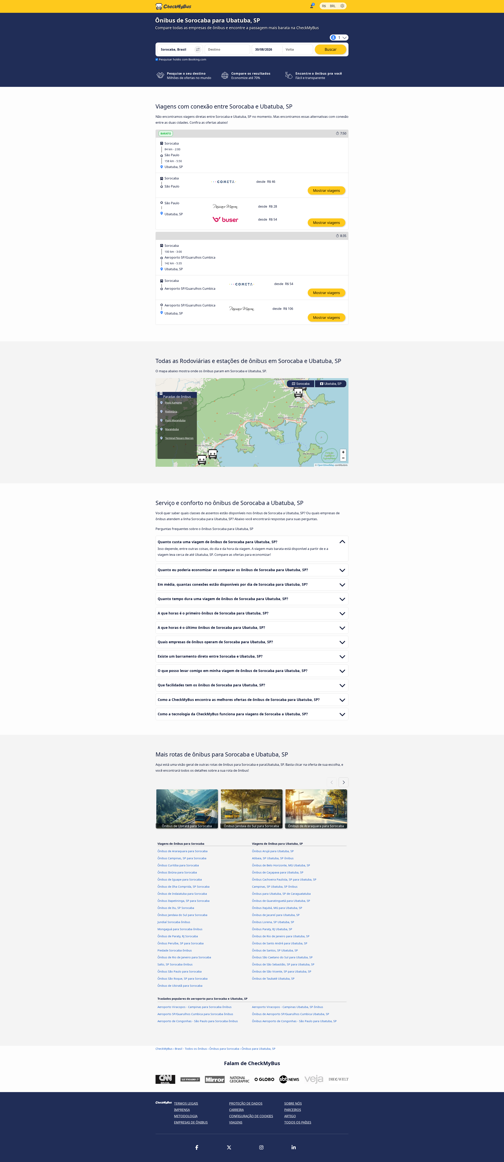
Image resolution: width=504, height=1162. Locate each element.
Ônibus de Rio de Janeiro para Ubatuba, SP (280, 936)
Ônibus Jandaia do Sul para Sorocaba (182, 915)
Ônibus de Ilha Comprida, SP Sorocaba (183, 886)
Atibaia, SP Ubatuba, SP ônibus (273, 858)
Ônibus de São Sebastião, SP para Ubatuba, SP (283, 964)
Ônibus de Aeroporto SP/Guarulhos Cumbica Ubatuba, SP (290, 1014)
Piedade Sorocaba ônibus (175, 950)
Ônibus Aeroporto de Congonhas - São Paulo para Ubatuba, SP (294, 1021)
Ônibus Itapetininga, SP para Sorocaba (183, 901)
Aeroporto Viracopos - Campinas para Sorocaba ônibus (195, 1007)
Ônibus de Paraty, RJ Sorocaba (178, 936)
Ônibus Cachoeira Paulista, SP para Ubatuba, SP (284, 879)
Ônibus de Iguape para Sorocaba (180, 879)
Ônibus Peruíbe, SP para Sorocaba (181, 943)
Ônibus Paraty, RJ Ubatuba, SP (272, 929)
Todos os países (297, 1122)
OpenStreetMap (325, 465)
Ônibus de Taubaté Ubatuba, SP (273, 978)
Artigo (290, 1116)
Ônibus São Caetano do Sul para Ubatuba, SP (282, 957)
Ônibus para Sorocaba (224, 1049)
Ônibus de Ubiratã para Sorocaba (180, 986)
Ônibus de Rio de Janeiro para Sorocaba (184, 957)
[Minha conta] (311, 6)
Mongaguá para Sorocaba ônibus (180, 929)
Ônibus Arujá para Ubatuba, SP (273, 851)
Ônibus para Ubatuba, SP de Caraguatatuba (281, 894)
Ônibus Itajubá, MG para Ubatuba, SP (277, 908)
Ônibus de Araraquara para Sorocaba (183, 851)
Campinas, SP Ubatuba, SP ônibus (274, 886)
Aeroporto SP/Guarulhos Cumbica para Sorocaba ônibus (195, 1014)
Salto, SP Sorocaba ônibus (175, 964)
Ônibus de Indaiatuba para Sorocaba (182, 894)
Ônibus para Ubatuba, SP (258, 1049)
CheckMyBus (164, 1049)
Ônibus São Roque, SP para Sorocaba (183, 978)
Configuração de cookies (251, 1116)
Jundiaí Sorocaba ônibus (174, 922)
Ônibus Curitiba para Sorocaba (178, 865)
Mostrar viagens (326, 190)
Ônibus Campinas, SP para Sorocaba (182, 858)
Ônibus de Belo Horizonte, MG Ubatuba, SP (281, 865)
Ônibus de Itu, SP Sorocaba (176, 908)
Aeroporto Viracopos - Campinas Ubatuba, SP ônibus (287, 1007)
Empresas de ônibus (191, 1122)
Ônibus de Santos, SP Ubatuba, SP (275, 950)
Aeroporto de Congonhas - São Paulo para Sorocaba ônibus (198, 1021)
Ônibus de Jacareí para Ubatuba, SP (276, 915)
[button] (298, 393)
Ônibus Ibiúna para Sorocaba (177, 872)
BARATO (165, 133)
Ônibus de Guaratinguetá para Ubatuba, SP (281, 901)
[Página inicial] (173, 6)
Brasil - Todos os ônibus (191, 1049)
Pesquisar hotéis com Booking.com (182, 59)
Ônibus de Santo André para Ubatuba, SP (279, 943)
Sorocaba (302, 384)
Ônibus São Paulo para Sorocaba (180, 971)
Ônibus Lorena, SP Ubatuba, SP (273, 922)
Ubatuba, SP (333, 384)
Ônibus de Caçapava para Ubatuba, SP (277, 872)
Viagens (235, 1122)
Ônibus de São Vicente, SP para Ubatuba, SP (281, 971)
